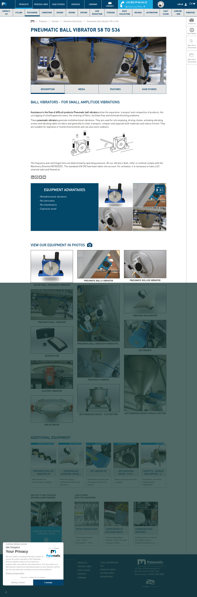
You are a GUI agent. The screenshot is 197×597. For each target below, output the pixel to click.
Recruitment (106, 577)
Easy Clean (166, 12)
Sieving (83, 12)
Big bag (138, 12)
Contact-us (6, 12)
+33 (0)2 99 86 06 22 (136, 2)
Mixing (72, 12)
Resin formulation (86, 529)
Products (24, 4)
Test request (46, 524)
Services (75, 4)
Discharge (32, 12)
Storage (111, 12)
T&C (102, 566)
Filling (18, 12)
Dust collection (124, 12)
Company (93, 4)
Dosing (60, 12)
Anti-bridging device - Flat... (126, 472)
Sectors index (107, 573)
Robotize (190, 12)
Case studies (58, 4)
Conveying (47, 12)
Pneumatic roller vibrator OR (43, 472)
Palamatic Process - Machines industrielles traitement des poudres (4, 3)
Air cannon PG (98, 471)
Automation (151, 12)
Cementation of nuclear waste (114, 530)
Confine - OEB (178, 12)
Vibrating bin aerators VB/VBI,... (71, 472)
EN (191, 3)
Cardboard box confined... (143, 530)
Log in (180, 4)
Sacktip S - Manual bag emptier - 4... (153, 472)
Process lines (41, 4)
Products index (108, 569)
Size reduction (97, 12)
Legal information (109, 562)
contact (110, 6)
